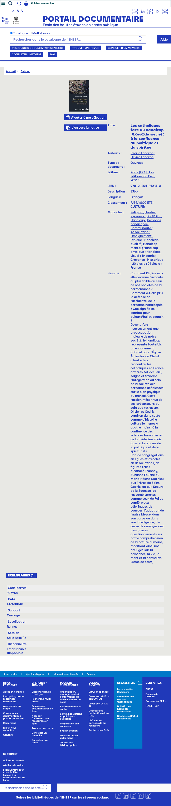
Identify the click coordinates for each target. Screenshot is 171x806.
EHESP (149, 689)
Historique (155, 259)
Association (140, 232)
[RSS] (135, 11)
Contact (91, 674)
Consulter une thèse (26, 54)
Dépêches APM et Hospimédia (127, 717)
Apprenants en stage (12, 707)
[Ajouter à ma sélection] (67, 117)
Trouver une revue (85, 47)
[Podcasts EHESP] (165, 11)
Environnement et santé (70, 707)
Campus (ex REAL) (156, 701)
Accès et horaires (13, 692)
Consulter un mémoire (124, 47)
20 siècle (139, 263)
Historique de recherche (18, 3)
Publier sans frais (99, 730)
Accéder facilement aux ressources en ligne (40, 720)
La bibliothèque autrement (69, 736)
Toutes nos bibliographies (68, 743)
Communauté (141, 228)
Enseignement (141, 236)
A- (13, 10)
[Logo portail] (10, 19)
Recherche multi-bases (42, 700)
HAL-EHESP (152, 706)
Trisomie (148, 255)
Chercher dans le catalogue (42, 693)
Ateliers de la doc (13, 765)
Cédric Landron (142, 153)
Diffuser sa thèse (99, 692)
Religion (137, 212)
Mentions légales (35, 674)
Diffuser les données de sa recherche (97, 723)
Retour (25, 71)
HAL (52, 54)
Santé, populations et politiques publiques (71, 716)
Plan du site (10, 674)
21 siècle (154, 263)
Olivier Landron (142, 157)
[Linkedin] (142, 11)
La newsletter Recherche (125, 690)
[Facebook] (150, 11)
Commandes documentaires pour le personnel (13, 716)
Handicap (138, 220)
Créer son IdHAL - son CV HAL (99, 697)
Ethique (137, 240)
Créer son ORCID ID (98, 704)
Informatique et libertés (65, 674)
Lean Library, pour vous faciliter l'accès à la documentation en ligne (14, 775)
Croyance (138, 259)
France (136, 267)
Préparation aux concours (69, 724)
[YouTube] (157, 11)
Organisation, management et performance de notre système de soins (70, 697)
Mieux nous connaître (9, 729)
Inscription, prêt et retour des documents (14, 699)
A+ (22, 10)
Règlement (9, 723)
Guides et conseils (13, 760)
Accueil (11, 71)
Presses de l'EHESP (152, 695)
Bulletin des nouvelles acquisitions (124, 709)
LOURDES (154, 216)
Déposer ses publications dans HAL (99, 713)
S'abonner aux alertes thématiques (125, 699)
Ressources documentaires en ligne (37, 47)
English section (69, 730)
